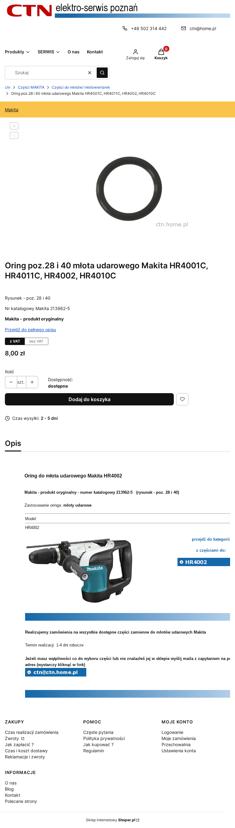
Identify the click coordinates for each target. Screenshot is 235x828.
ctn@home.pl (203, 28)
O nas (11, 782)
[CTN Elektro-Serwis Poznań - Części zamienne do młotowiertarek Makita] (55, 675)
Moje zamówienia (179, 738)
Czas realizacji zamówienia (31, 732)
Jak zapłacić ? (19, 744)
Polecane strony (21, 801)
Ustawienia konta (179, 750)
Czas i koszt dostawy (26, 750)
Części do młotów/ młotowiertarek (81, 87)
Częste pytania (98, 732)
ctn (7, 87)
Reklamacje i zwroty (25, 756)
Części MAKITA (31, 87)
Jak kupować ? (98, 744)
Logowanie (172, 732)
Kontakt (12, 795)
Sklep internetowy (110, 820)
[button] (102, 72)
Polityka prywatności (104, 738)
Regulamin (93, 750)
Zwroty (12, 738)
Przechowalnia (176, 744)
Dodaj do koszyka (89, 399)
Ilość (9, 371)
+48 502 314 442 (148, 28)
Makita (11, 109)
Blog (9, 789)
